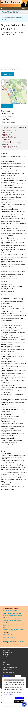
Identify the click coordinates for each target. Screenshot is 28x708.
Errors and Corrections (8, 672)
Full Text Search (7, 654)
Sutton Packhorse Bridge (9, 637)
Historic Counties (7, 664)
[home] (10, 9)
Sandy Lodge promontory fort (10, 610)
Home (2, 11)
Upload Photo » (8, 74)
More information (8, 694)
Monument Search (7, 652)
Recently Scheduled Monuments (10, 656)
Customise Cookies (19, 701)
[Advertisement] (14, 52)
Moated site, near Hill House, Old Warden (13, 641)
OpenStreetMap (19, 103)
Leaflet (13, 103)
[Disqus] (14, 543)
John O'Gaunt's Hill (7, 634)
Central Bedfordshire (17, 11)
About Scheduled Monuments (10, 667)
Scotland (5, 660)
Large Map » (7, 106)
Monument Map (7, 650)
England (8, 11)
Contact (5, 671)
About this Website (7, 669)
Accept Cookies (20, 697)
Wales (4, 662)
